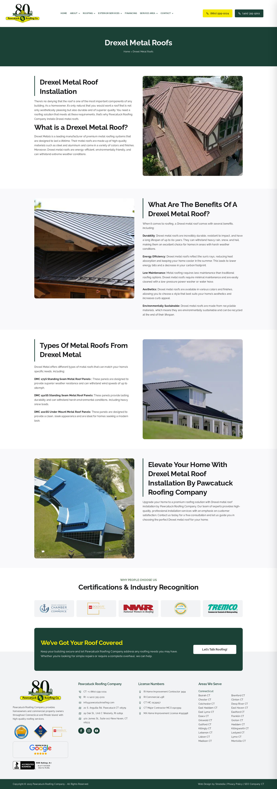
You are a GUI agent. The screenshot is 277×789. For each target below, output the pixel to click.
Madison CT (205, 741)
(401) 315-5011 (251, 13)
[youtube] (97, 731)
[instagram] (89, 731)
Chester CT (204, 699)
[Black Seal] (33, 762)
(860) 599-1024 (219, 13)
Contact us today (168, 515)
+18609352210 (86, 682)
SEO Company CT (254, 784)
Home (127, 51)
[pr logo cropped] (22, 5)
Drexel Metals (42, 136)
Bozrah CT (204, 695)
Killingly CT (204, 728)
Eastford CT (238, 712)
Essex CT (203, 716)
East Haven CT (239, 707)
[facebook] (81, 731)
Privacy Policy (235, 784)
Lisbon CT (204, 736)
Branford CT (238, 695)
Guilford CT (204, 724)
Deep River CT (239, 703)
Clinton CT (237, 699)
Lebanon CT (205, 732)
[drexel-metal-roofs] (40, 681)
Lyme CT (236, 736)
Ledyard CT (237, 732)
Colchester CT (206, 703)
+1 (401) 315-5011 (96, 697)
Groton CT (237, 720)
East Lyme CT (206, 712)
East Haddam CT (207, 707)
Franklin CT (237, 716)
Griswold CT (205, 720)
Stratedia (220, 784)
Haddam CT (238, 724)
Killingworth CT (240, 728)
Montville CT (238, 741)
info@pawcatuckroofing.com (99, 702)
